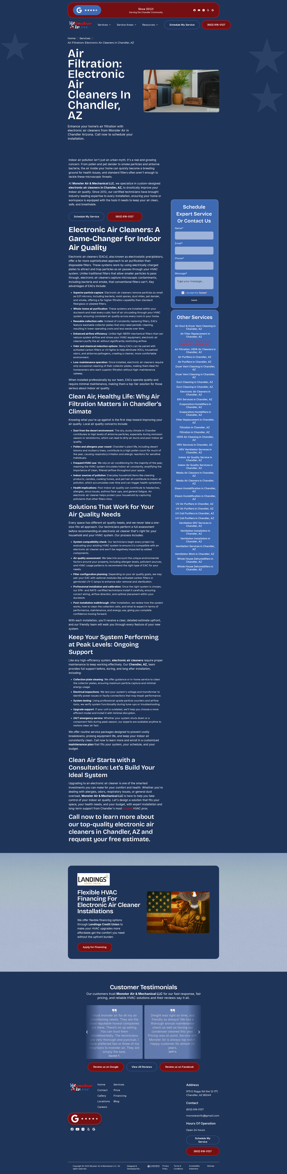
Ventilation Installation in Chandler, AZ (195, 532)
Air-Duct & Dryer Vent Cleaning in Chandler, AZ (195, 327)
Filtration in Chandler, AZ (195, 427)
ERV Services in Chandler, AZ (194, 399)
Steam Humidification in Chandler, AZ (195, 490)
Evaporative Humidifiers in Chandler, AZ (195, 406)
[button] (104, 24)
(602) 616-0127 (195, 1109)
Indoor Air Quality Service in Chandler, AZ (195, 459)
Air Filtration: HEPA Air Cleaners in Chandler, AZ (195, 351)
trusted (127, 808)
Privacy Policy (165, 1167)
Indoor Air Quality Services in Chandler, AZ (195, 466)
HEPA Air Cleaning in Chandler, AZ (195, 438)
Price (117, 1090)
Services (85, 38)
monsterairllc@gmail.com (202, 1115)
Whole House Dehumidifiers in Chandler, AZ (195, 560)
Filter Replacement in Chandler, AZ (195, 421)
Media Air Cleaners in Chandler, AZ (195, 474)
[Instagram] (203, 10)
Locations (103, 1101)
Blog (116, 1101)
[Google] (212, 10)
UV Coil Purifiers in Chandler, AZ (194, 513)
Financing (120, 1095)
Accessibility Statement (194, 1167)
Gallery (101, 1095)
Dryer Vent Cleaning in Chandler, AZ (195, 368)
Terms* (203, 292)
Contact (102, 1090)
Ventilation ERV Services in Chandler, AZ (195, 524)
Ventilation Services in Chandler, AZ (195, 548)
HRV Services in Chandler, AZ (194, 444)
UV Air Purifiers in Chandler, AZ (194, 503)
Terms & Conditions (178, 1167)
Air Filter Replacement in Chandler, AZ (195, 335)
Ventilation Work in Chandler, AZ (194, 553)
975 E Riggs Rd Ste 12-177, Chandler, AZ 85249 (202, 1093)
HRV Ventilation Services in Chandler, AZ (195, 451)
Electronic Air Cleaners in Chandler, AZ (195, 393)
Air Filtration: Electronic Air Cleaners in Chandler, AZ (195, 343)
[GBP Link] (85, 1119)
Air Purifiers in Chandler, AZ (194, 356)
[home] (80, 24)
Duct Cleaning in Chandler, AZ (194, 381)
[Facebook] (194, 10)
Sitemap (210, 1166)
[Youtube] (199, 10)
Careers (102, 1106)
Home (72, 38)
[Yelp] (208, 10)
